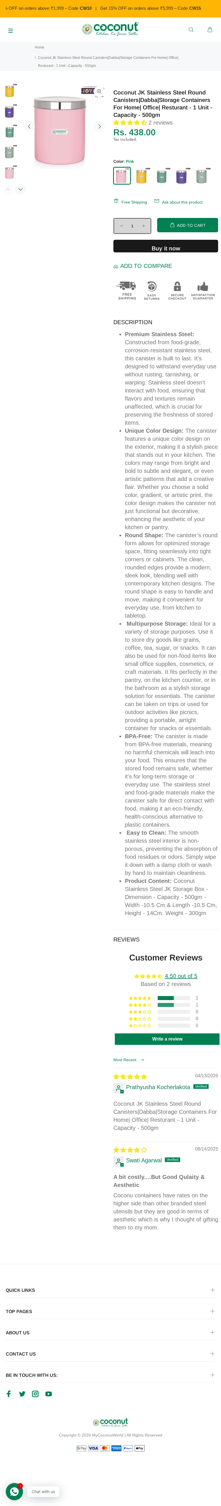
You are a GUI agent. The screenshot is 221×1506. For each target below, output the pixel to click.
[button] (130, 122)
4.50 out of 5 (181, 976)
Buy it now (166, 248)
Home (39, 47)
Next (99, 126)
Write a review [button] (167, 1039)
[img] (130, 1077)
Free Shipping (134, 202)
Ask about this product (182, 202)
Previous (29, 126)
